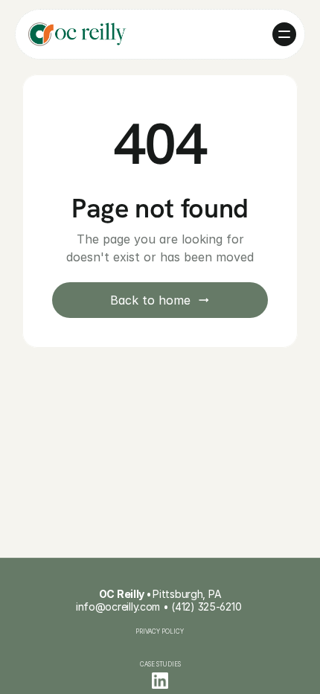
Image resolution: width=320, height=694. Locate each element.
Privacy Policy (160, 631)
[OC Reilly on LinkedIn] (160, 680)
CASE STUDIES (160, 664)
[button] (284, 34)
